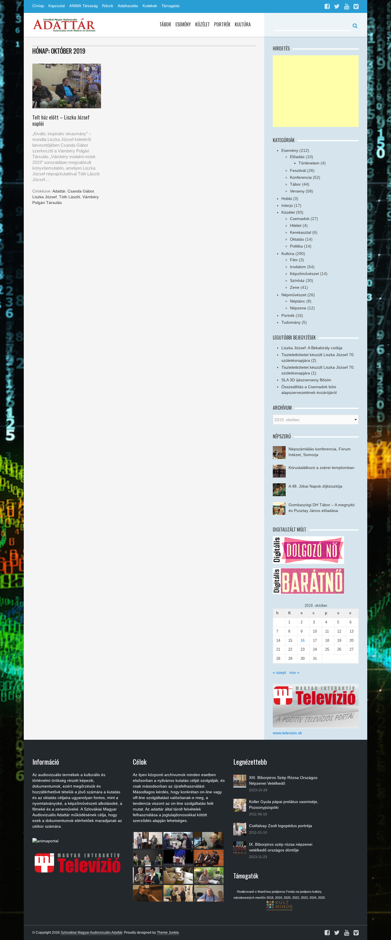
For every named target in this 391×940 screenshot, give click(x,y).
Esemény (183, 24)
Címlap (38, 5)
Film (294, 260)
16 (303, 640)
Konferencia (301, 177)
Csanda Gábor (81, 191)
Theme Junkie (168, 933)
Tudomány (291, 322)
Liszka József (44, 197)
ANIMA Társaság (83, 5)
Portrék (222, 24)
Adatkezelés (128, 5)
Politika (296, 246)
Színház (297, 280)
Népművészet (293, 295)
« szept (279, 672)
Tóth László (69, 197)
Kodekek (150, 5)
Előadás (297, 156)
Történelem (309, 163)
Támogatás (170, 5)
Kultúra (243, 24)
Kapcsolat (56, 5)
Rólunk (107, 5)
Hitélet (295, 225)
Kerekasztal (300, 232)
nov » (294, 672)
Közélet (202, 24)
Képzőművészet (304, 273)
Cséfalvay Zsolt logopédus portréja (280, 825)
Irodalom (298, 266)
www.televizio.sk (287, 733)
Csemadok (299, 218)
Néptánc (297, 301)
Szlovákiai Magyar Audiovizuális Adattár (91, 933)
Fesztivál (298, 170)
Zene (294, 287)
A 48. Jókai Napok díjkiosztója (315, 486)
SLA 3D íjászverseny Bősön (306, 380)
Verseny (297, 191)
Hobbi (286, 198)
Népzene (298, 308)
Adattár (58, 191)
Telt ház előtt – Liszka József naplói (61, 120)
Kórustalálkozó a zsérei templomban (321, 467)
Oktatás (297, 239)
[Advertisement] (316, 91)
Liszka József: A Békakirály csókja (311, 348)
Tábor (165, 24)
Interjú (287, 205)
